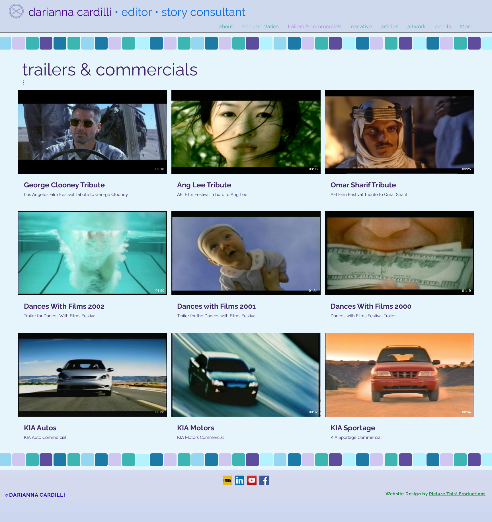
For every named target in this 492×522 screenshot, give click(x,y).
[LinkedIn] (239, 480)
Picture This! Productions (457, 493)
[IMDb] (227, 480)
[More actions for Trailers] (26, 82)
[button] (26, 82)
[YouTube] (252, 480)
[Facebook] (264, 480)
